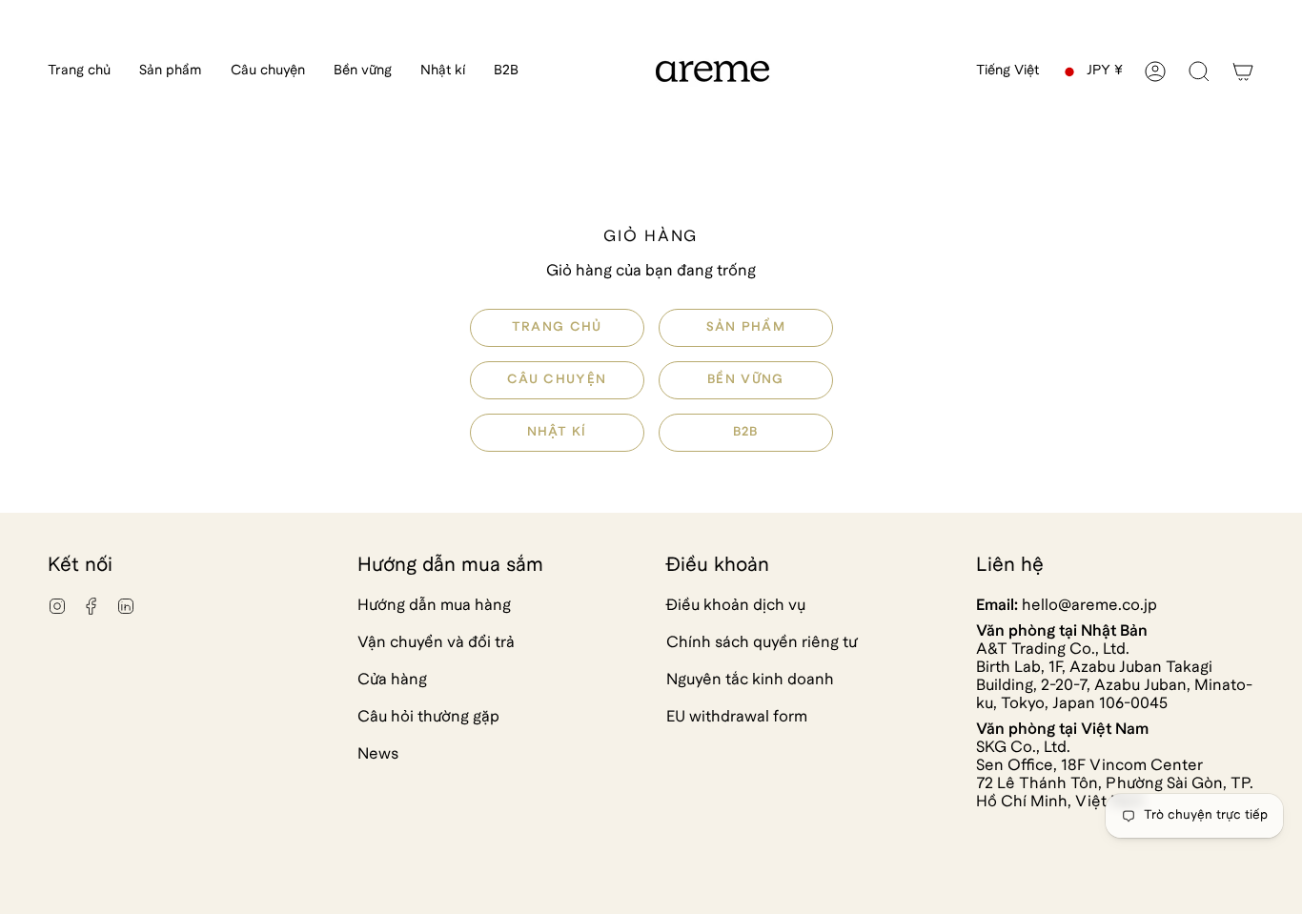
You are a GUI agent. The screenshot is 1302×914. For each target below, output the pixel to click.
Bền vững (745, 380)
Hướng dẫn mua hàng (434, 606)
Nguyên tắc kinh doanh (750, 680)
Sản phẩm (744, 327)
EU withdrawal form (736, 717)
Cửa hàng (392, 680)
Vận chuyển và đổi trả (436, 643)
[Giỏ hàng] (1243, 71)
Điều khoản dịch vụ (735, 606)
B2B (745, 432)
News (377, 754)
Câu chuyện (556, 380)
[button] (170, 71)
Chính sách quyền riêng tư (761, 643)
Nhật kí (557, 432)
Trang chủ (557, 327)
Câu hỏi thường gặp (428, 717)
